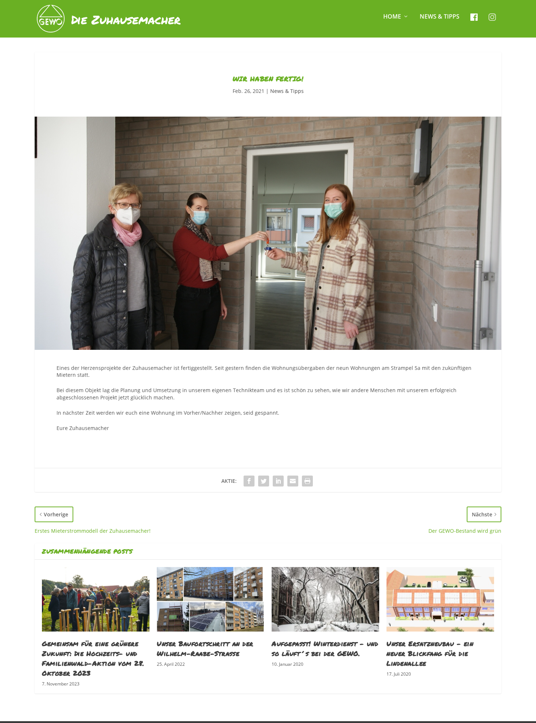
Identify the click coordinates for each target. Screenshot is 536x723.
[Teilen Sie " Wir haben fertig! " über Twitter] (263, 481)
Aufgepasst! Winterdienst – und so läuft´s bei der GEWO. (325, 648)
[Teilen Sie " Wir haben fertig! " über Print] (307, 481)
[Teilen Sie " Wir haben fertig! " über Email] (293, 481)
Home (392, 16)
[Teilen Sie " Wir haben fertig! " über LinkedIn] (278, 481)
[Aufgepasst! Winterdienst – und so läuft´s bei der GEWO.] (325, 599)
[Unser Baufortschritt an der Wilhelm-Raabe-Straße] (210, 599)
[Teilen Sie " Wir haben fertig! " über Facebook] (249, 481)
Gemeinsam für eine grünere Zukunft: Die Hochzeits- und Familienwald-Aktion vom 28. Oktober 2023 (93, 658)
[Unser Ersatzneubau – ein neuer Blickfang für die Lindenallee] (440, 599)
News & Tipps (439, 16)
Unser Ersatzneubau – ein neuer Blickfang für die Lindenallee (430, 653)
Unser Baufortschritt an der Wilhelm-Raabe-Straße (205, 648)
